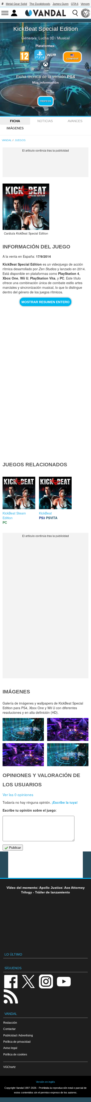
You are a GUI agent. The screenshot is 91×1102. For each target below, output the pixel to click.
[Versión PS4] (39, 55)
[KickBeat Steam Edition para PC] (19, 492)
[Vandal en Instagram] (45, 981)
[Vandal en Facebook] (10, 981)
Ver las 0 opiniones (18, 794)
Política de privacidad (17, 1041)
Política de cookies (15, 1054)
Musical (63, 37)
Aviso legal (10, 1047)
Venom (85, 4)
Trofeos (45, 101)
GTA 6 (74, 4)
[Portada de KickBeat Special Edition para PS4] (26, 207)
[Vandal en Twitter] (28, 981)
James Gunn (60, 4)
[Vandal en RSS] (10, 995)
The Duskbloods (39, 4)
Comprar (72, 58)
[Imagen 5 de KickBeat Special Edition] (23, 754)
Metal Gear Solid (16, 4)
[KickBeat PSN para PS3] (55, 492)
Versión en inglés (45, 1081)
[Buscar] (75, 13)
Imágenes (15, 128)
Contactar (9, 1028)
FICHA (15, 121)
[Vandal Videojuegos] (45, 12)
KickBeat (45, 513)
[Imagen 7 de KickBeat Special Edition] (23, 729)
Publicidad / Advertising (18, 1035)
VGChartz (9, 1066)
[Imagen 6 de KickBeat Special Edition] (67, 729)
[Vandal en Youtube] (63, 981)
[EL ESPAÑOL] (85, 13)
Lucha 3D (46, 37)
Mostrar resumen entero (45, 302)
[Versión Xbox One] (45, 65)
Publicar (14, 847)
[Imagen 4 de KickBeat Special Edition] (67, 754)
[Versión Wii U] (51, 54)
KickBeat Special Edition (45, 28)
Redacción (10, 1022)
